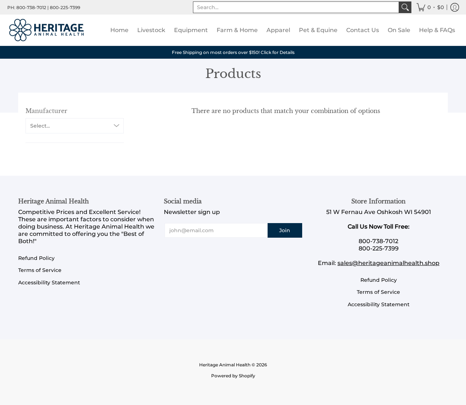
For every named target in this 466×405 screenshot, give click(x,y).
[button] (430, 7)
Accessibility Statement (49, 282)
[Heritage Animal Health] (47, 30)
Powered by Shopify (233, 375)
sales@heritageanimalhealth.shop (388, 263)
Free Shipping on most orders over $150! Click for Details (233, 52)
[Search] (405, 7)
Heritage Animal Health (224, 364)
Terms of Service (40, 270)
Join (284, 230)
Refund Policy (36, 258)
